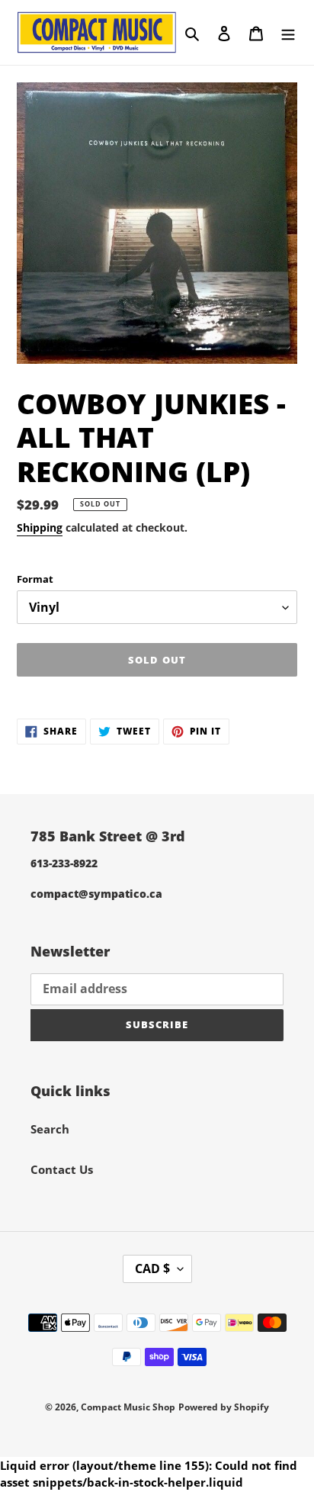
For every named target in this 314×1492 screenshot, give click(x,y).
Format (35, 579)
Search (49, 1129)
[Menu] (288, 32)
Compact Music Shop (128, 1406)
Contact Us (61, 1169)
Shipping (39, 527)
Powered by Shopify (223, 1406)
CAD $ (152, 1268)
